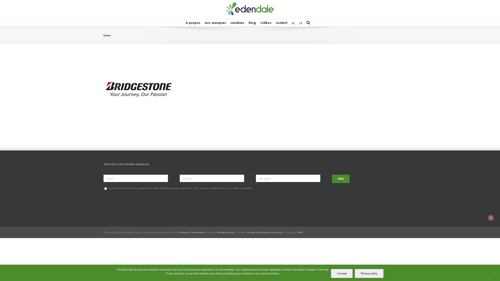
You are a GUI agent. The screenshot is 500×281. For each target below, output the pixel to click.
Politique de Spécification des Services (265, 232)
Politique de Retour (226, 232)
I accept (342, 273)
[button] (308, 22)
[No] (495, 273)
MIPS (300, 232)
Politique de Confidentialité (192, 232)
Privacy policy (369, 273)
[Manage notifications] (491, 218)
